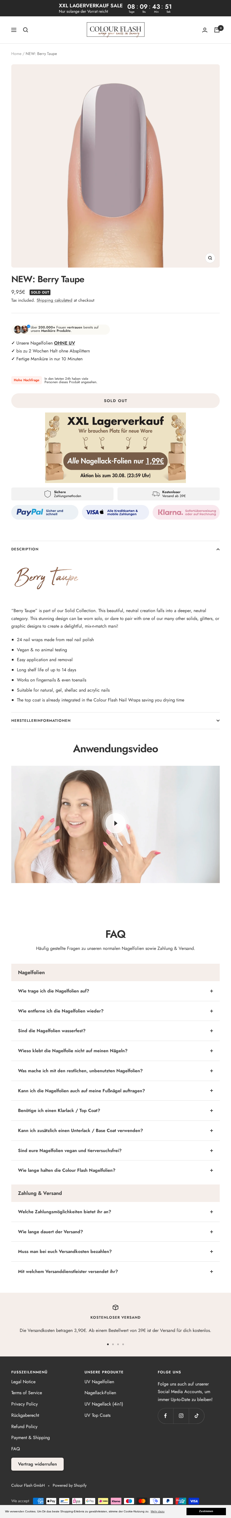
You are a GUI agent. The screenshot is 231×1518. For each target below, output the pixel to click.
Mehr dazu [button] (158, 1511)
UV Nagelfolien (99, 1381)
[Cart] (217, 29)
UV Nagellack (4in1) (104, 1404)
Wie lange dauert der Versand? (50, 1231)
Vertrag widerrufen (37, 1464)
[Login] (204, 30)
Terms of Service (26, 1392)
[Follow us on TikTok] (196, 1416)
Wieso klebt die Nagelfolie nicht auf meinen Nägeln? (73, 1050)
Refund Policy (24, 1426)
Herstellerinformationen (41, 720)
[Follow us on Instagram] (181, 1416)
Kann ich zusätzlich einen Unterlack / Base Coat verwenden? (80, 1130)
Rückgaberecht (25, 1415)
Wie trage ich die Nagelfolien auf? (53, 991)
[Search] (25, 29)
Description (25, 549)
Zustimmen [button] (206, 1511)
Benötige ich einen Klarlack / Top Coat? (59, 1110)
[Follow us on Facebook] (165, 1416)
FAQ (15, 1449)
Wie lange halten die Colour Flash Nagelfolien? (66, 1170)
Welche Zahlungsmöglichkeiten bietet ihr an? (64, 1211)
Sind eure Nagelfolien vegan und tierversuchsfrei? (70, 1150)
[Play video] (115, 823)
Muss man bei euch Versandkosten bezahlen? (65, 1251)
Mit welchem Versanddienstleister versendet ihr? (68, 1271)
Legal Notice (23, 1381)
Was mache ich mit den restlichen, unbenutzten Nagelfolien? (80, 1070)
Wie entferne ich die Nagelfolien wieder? (61, 1011)
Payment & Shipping (30, 1437)
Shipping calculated (54, 300)
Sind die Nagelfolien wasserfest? (52, 1030)
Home (16, 53)
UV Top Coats (97, 1415)
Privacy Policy (24, 1404)
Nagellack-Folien (100, 1392)
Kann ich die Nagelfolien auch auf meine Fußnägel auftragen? (81, 1090)
